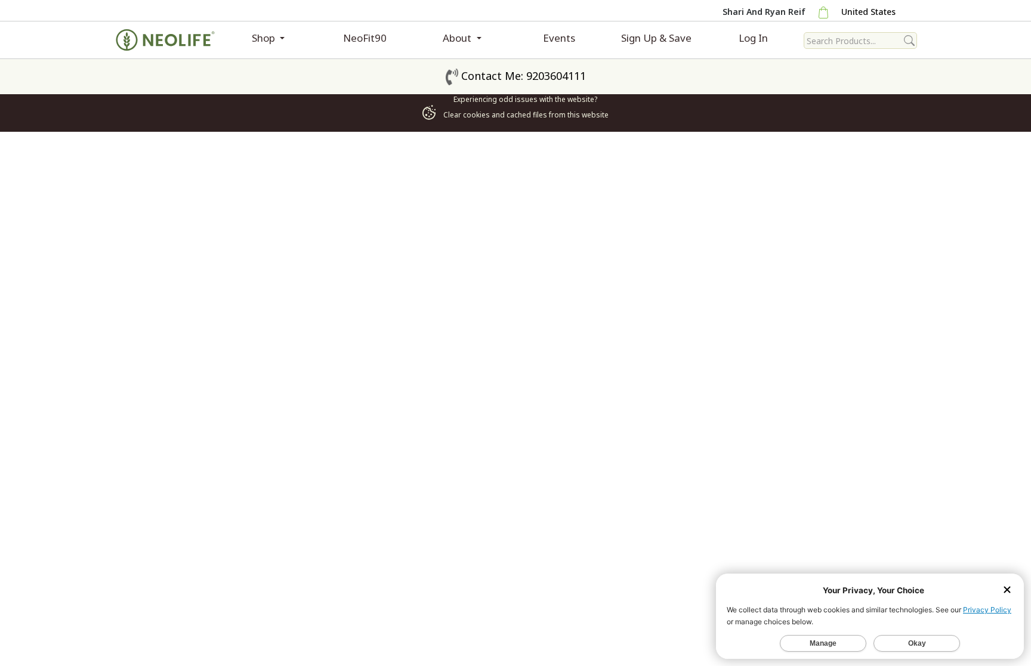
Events (559, 38)
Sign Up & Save (656, 38)
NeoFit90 (365, 38)
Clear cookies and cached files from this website (525, 115)
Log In (753, 38)
